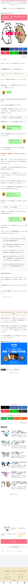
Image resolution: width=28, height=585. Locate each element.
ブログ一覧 (20, 576)
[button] (23, 52)
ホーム (7, 574)
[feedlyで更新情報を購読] (7, 418)
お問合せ (14, 580)
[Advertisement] (14, 303)
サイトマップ (20, 578)
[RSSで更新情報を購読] (20, 418)
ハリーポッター (11, 369)
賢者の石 (3, 369)
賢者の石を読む (7, 578)
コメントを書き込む (14, 546)
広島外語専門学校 (5, 273)
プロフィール (7, 576)
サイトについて (20, 574)
